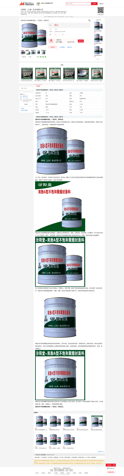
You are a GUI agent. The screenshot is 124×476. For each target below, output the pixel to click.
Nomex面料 (87, 457)
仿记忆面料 (50, 457)
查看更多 (26, 104)
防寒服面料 (55, 457)
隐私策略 (62, 473)
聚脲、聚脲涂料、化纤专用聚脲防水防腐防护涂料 (58, 80)
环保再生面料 (81, 457)
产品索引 (22, 108)
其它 (52, 16)
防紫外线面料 (67, 457)
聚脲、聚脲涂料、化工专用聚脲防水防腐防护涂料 (44, 80)
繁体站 (80, 473)
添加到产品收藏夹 (24, 110)
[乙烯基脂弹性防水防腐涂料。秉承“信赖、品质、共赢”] (98, 38)
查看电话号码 (25, 96)
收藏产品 (24, 56)
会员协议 (68, 473)
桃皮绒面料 (93, 457)
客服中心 (49, 473)
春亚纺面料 (37, 457)
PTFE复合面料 (44, 457)
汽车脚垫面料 (74, 457)
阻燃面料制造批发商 (66, 468)
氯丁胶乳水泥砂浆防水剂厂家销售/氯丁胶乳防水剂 (72, 80)
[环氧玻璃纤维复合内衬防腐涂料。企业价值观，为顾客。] (98, 50)
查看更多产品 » (101, 451)
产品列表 (49, 16)
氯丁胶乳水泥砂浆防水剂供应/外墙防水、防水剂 (30, 80)
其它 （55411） (25, 88)
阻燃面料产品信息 (57, 468)
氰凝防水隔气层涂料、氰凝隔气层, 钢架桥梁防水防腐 (101, 80)
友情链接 (86, 473)
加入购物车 (62, 47)
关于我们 (37, 473)
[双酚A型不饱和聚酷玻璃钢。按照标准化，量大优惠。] (98, 25)
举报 (30, 56)
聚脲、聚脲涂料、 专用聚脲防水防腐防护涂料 (85, 80)
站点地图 (56, 473)
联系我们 (43, 473)
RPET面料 (61, 457)
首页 (45, 16)
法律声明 (74, 473)
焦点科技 (63, 474)
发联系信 (53, 47)
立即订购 (69, 47)
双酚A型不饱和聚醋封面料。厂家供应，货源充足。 (64, 469)
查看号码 (81, 41)
